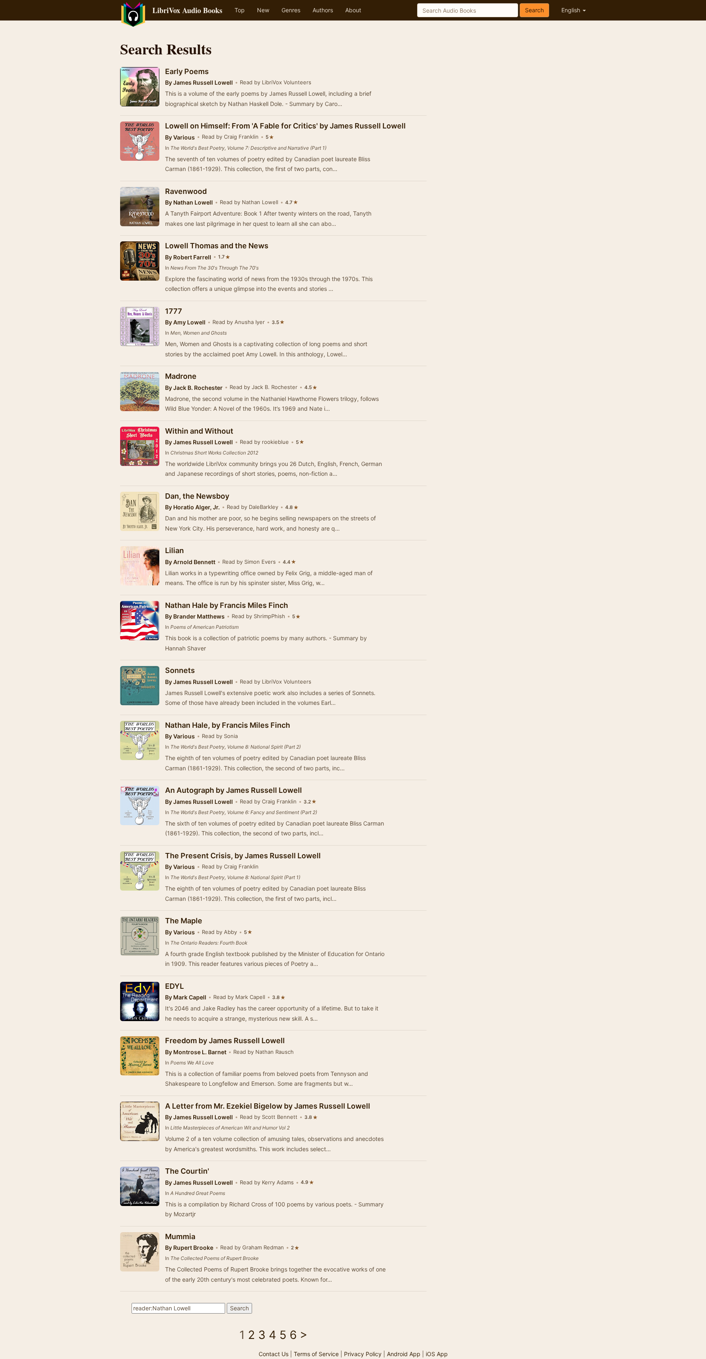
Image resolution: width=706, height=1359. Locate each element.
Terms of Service (316, 1353)
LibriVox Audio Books (187, 10)
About (353, 10)
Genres (291, 10)
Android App (403, 1353)
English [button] (571, 10)
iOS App (437, 1353)
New (263, 10)
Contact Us (273, 1353)
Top (240, 10)
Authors (323, 10)
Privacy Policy (363, 1353)
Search (534, 10)
